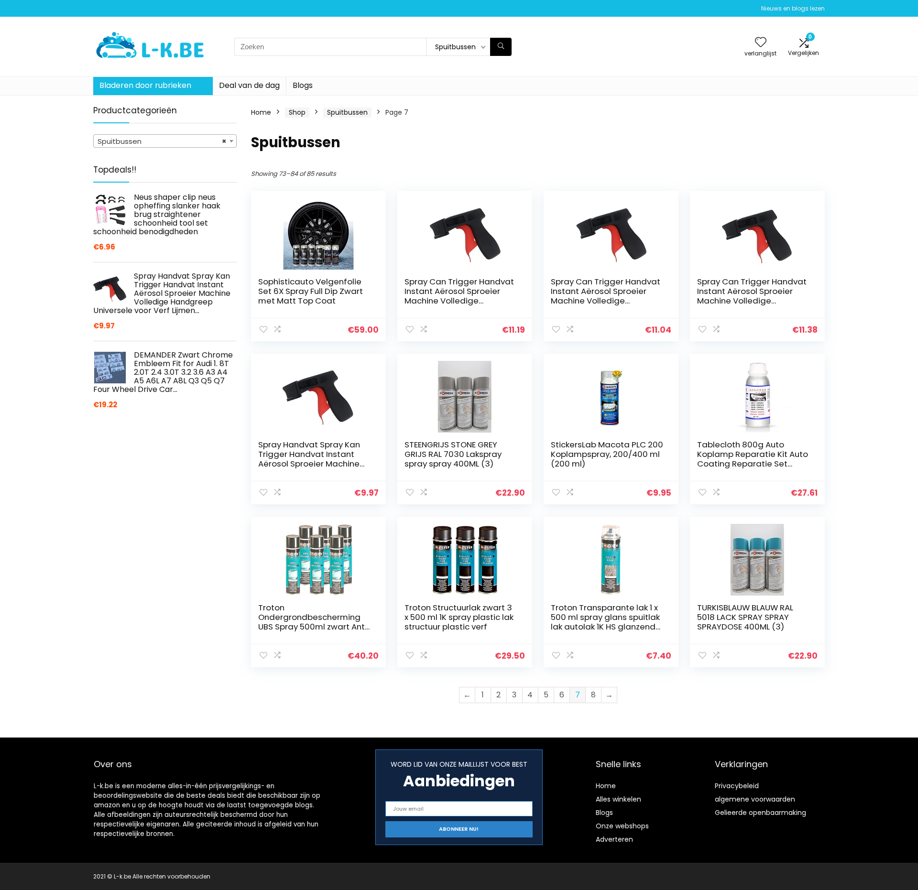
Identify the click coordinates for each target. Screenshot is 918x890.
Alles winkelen (618, 799)
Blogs (303, 85)
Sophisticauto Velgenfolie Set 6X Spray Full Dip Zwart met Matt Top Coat (310, 291)
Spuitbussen (347, 112)
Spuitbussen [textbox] (162, 141)
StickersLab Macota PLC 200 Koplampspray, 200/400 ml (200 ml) (607, 454)
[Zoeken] (501, 47)
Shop (297, 112)
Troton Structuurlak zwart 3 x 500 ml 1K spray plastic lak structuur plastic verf (459, 617)
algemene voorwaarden (755, 799)
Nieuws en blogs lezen (793, 8)
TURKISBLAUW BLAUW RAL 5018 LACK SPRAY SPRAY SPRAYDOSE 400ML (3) (745, 617)
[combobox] (165, 141)
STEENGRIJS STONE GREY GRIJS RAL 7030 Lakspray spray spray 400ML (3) (453, 454)
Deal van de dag (249, 85)
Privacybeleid (737, 786)
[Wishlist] (760, 43)
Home (261, 112)
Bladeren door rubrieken (145, 85)
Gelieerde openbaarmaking (760, 812)
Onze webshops (622, 826)
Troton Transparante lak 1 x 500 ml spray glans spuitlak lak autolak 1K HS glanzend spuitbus (605, 622)
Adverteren (614, 839)
